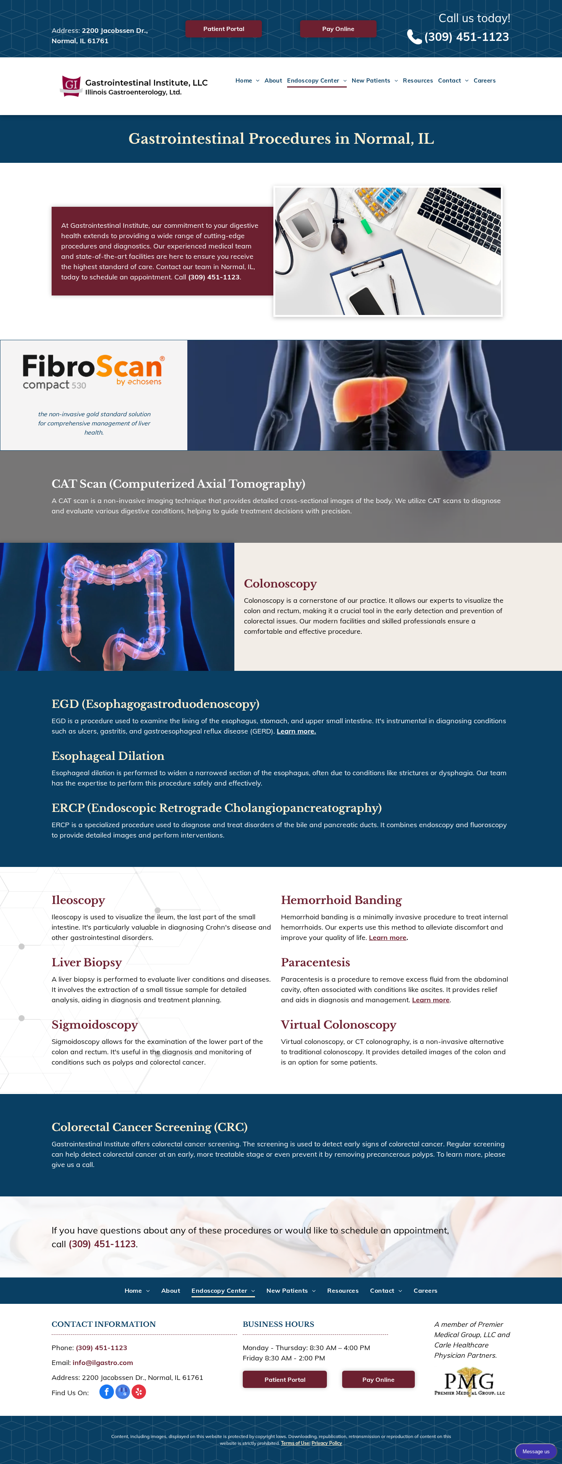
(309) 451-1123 (466, 36)
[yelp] (139, 1392)
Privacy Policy (327, 1443)
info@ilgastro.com (103, 1362)
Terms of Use (295, 1443)
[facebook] (106, 1392)
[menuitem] (245, 81)
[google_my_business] (122, 1392)
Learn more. (296, 731)
